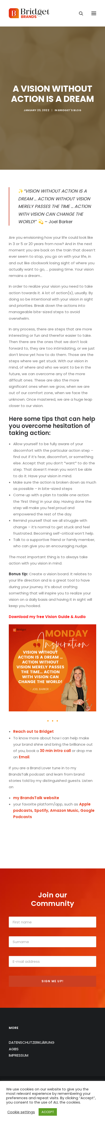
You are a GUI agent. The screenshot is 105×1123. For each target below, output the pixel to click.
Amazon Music (64, 810)
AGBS (14, 1049)
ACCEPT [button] (48, 1112)
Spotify (41, 810)
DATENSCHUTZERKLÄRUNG (31, 1042)
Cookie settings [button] (21, 1112)
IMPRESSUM (18, 1055)
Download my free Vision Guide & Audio (47, 616)
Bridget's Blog (69, 110)
